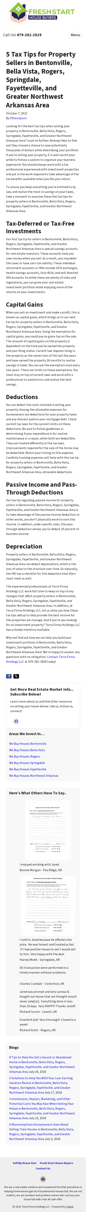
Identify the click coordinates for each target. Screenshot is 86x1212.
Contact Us (43, 1168)
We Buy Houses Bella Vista (27, 750)
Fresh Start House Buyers (56, 1163)
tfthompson (18, 118)
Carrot (69, 1207)
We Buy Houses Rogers (24, 756)
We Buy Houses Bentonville (27, 744)
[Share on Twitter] (16, 676)
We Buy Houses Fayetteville (27, 769)
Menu (75, 35)
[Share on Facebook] (9, 676)
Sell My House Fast (25, 1163)
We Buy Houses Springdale (27, 763)
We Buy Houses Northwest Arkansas (33, 776)
